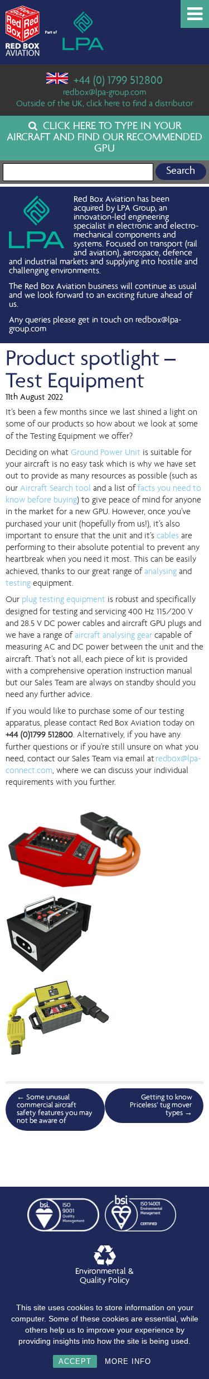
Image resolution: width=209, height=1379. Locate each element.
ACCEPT (75, 1361)
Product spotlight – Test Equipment (91, 371)
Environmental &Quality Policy (104, 1277)
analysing (160, 571)
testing (18, 583)
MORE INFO (128, 1361)
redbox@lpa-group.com (104, 93)
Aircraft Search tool (55, 488)
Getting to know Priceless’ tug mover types (161, 1105)
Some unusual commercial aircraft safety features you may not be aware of (55, 1109)
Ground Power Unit (105, 452)
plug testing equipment (63, 599)
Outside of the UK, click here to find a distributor (104, 104)
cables (168, 536)
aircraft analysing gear (113, 635)
